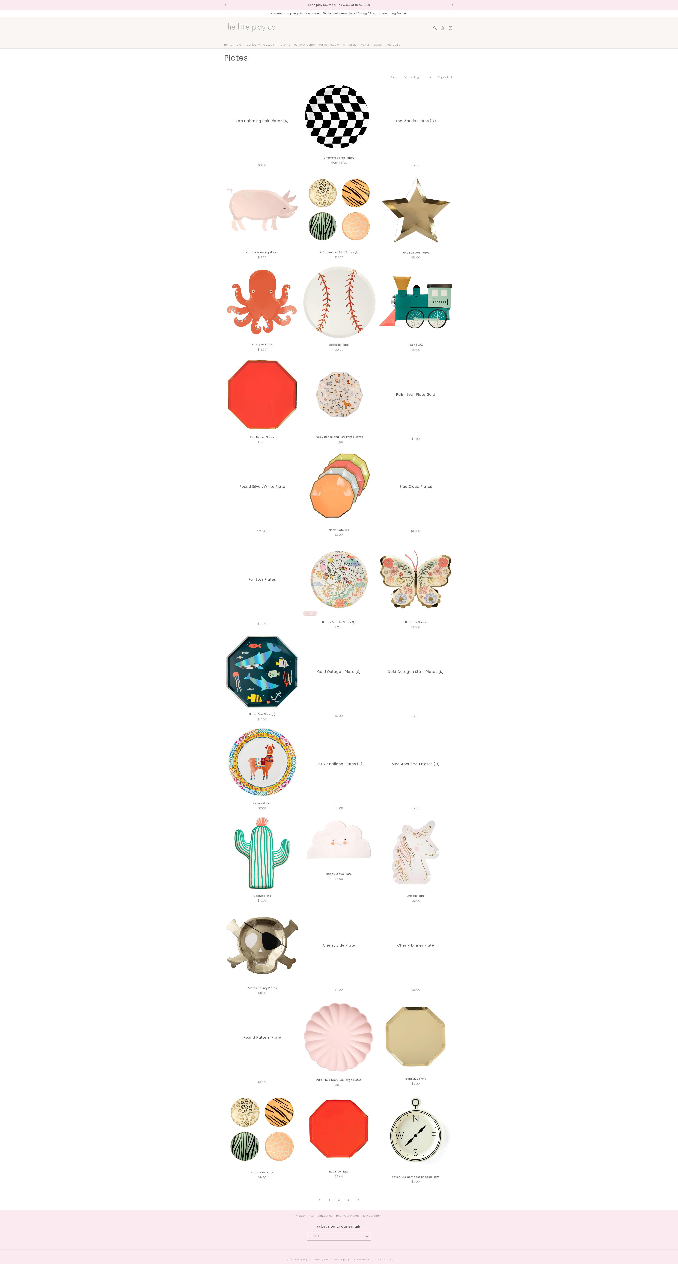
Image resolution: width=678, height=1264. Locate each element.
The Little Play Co (302, 1259)
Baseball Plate (339, 344)
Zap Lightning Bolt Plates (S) (262, 121)
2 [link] (339, 1200)
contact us (325, 1216)
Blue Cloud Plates (415, 486)
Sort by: (395, 77)
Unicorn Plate (416, 895)
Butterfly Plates (415, 622)
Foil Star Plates (262, 579)
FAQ (311, 1216)
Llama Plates (262, 803)
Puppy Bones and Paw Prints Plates (339, 436)
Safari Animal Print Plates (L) (339, 252)
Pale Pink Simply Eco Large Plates (339, 1080)
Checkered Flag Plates (339, 157)
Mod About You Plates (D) (416, 764)
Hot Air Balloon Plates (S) (339, 764)
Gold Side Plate (415, 1078)
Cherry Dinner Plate (415, 945)
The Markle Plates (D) (416, 121)
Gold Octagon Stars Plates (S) (416, 672)
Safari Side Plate (262, 1172)
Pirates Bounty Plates (262, 987)
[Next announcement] (452, 5)
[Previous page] (320, 1200)
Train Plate (415, 344)
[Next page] (358, 1200)
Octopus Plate (262, 344)
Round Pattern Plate (262, 1037)
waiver (300, 1216)
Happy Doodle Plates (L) (339, 622)
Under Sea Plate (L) (262, 714)
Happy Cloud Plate (339, 873)
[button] (253, 44)
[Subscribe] (367, 1236)
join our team (372, 1216)
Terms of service (361, 1259)
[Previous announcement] (225, 5)
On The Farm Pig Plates (262, 252)
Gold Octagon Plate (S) (339, 672)
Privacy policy (342, 1259)
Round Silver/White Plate (262, 486)
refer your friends (348, 1216)
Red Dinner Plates (262, 437)
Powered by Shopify (321, 1259)
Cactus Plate (262, 895)
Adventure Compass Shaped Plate (416, 1176)
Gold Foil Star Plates (416, 252)
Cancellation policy (383, 1259)
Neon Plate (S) (339, 530)
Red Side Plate (339, 1171)
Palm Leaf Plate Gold (415, 394)
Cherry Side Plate (339, 945)
